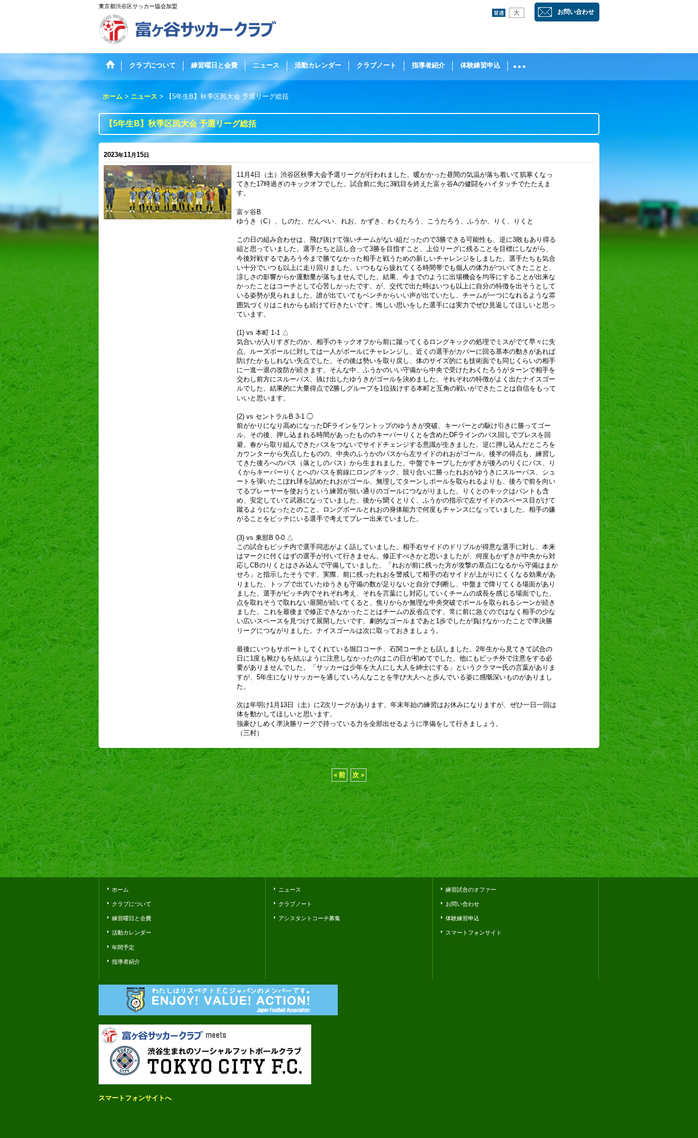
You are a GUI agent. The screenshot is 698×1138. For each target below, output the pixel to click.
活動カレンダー (131, 932)
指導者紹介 (126, 962)
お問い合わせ (575, 11)
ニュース (289, 889)
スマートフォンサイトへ (135, 1098)
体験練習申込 (462, 918)
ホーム (120, 889)
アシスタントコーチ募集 (309, 918)
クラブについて (131, 904)
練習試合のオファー (471, 889)
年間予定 (123, 947)
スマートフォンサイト (474, 932)
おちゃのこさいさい (569, 855)
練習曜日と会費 (131, 918)
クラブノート (295, 904)
